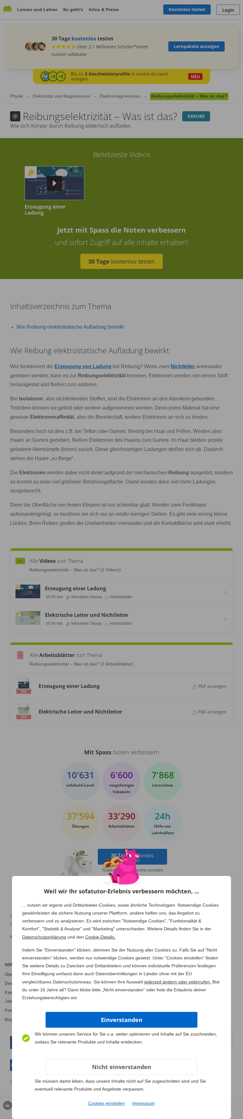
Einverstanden (121, 1020)
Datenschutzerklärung (44, 937)
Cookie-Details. (100, 937)
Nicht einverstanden (121, 1067)
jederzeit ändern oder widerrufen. (177, 981)
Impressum (143, 1103)
